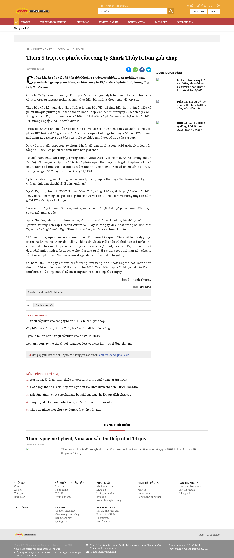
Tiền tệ (59, 493)
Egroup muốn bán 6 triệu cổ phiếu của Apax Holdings (63, 336)
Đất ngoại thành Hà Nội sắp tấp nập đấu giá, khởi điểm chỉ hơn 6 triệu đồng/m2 (82, 387)
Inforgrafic (185, 493)
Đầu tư (141, 486)
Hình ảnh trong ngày (191, 486)
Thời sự (25, 22)
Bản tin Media (136, 22)
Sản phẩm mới (63, 517)
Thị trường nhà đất (107, 510)
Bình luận (19, 496)
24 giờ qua (198, 11)
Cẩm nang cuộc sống (67, 514)
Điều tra (101, 489)
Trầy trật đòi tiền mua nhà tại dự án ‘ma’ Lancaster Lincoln (69, 402)
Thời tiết (189, 6)
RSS (201, 534)
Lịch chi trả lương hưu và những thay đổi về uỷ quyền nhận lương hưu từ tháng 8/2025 (191, 85)
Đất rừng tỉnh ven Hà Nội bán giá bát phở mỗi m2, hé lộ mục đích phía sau (78, 394)
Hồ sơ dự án (144, 493)
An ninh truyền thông (109, 500)
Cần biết (61, 507)
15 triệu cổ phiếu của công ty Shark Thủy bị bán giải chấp (65, 321)
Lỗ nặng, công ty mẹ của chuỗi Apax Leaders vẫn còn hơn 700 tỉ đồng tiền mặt (79, 343)
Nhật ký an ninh (105, 486)
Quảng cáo (61, 521)
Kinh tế (142, 489)
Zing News (145, 286)
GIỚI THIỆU (213, 534)
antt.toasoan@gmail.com (114, 355)
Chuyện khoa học (65, 510)
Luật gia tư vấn (105, 493)
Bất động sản (185, 22)
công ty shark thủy (44, 305)
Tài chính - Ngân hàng (53, 22)
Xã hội (17, 489)
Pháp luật (83, 22)
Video (214, 11)
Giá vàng (201, 6)
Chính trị (19, 486)
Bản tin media (187, 489)
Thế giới (19, 493)
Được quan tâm (169, 73)
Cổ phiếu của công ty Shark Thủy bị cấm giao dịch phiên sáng (68, 328)
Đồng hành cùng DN (149, 496)
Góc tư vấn (102, 517)
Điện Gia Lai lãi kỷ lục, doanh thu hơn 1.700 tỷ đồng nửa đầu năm (191, 105)
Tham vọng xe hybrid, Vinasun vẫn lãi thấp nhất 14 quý (86, 438)
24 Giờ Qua (161, 22)
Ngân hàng (61, 489)
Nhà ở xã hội (103, 521)
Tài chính (60, 486)
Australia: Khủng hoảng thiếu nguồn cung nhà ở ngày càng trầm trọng (76, 379)
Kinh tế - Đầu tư (108, 22)
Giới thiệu (214, 6)
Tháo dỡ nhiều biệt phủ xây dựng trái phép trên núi (63, 409)
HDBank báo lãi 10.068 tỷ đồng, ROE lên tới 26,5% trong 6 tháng (191, 126)
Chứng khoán (63, 496)
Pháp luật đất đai (106, 514)
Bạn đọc (101, 496)
